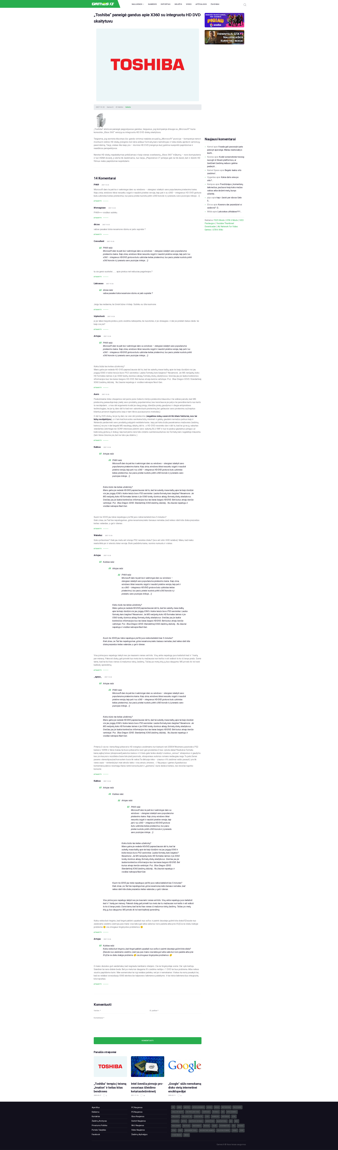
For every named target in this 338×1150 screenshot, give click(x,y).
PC (234, 1125)
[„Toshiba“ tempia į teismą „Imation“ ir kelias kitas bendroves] (110, 1067)
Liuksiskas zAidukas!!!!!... (229, 211)
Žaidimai (215, 4)
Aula (217, 1107)
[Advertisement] (224, 95)
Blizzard (237, 1107)
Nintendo (197, 1125)
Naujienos (137, 4)
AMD (179, 1107)
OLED (215, 1125)
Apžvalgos (201, 4)
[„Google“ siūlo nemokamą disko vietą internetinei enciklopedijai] (184, 1067)
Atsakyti (98, 201)
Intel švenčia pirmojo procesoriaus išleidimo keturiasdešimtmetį (147, 1087)
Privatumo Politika (99, 1125)
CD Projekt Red (192, 1112)
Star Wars (176, 1135)
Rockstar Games (207, 1130)
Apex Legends (198, 1107)
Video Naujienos (138, 1130)
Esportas (165, 4)
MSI (236, 1121)
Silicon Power (223, 1130)
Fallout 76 (186, 1116)
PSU (173, 1130)
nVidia (206, 1125)
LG (231, 1121)
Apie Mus (96, 1107)
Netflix (186, 1125)
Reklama (95, 1112)
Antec (186, 1107)
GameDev (152, 4)
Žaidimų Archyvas (99, 1121)
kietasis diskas (196, 1121)
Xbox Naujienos (137, 1116)
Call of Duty (177, 1112)
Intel (184, 1121)
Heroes (175, 1121)
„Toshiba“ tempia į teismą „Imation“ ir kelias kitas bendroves (110, 1087)
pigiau (240, 1125)
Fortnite (198, 1116)
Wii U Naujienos (137, 1125)
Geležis (178, 4)
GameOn (215, 1116)
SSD (241, 1130)
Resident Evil (191, 1130)
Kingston (210, 1121)
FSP (207, 1116)
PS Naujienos (136, 1112)
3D (173, 1107)
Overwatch (224, 1125)
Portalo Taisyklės (99, 1130)
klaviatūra (222, 1121)
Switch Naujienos (138, 1121)
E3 (223, 1112)
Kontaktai (96, 1116)
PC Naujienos (136, 1107)
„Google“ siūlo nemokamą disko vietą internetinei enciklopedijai (184, 1087)
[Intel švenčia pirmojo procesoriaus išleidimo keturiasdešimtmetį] (147, 1067)
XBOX (186, 1135)
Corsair (206, 1112)
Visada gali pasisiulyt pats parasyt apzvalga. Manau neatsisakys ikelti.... (225, 149)
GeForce (225, 1116)
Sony (235, 1130)
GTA (233, 1116)
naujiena (176, 1125)
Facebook (96, 1134)
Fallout (175, 1116)
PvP (180, 1130)
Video (189, 4)
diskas (216, 1112)
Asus (209, 1107)
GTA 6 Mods (232, 220)
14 (144, 1095)
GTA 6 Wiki (218, 229)
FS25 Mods (219, 220)
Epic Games (231, 1112)
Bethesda (226, 1107)
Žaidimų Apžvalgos (139, 1134)
